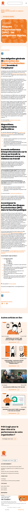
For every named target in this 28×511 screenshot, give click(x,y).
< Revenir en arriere (8, 16)
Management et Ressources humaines (10, 473)
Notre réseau (4, 489)
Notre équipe (4, 488)
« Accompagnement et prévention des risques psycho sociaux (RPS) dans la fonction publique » (13, 252)
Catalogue (3, 478)
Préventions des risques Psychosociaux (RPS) (11, 466)
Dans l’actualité (5, 336)
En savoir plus (12, 342)
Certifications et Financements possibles (10, 480)
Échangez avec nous (7, 439)
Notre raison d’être (5, 486)
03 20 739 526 (13, 283)
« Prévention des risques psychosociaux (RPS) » (10, 120)
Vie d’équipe (4, 385)
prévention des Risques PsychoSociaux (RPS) (13, 63)
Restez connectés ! (5, 50)
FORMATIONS (4, 476)
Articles (2, 495)
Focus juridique (6, 23)
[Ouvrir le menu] (26, 3)
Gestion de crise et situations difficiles (9, 471)
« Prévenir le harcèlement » (16, 193)
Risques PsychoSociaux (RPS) (19, 73)
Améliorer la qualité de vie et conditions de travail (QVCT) (12, 469)
